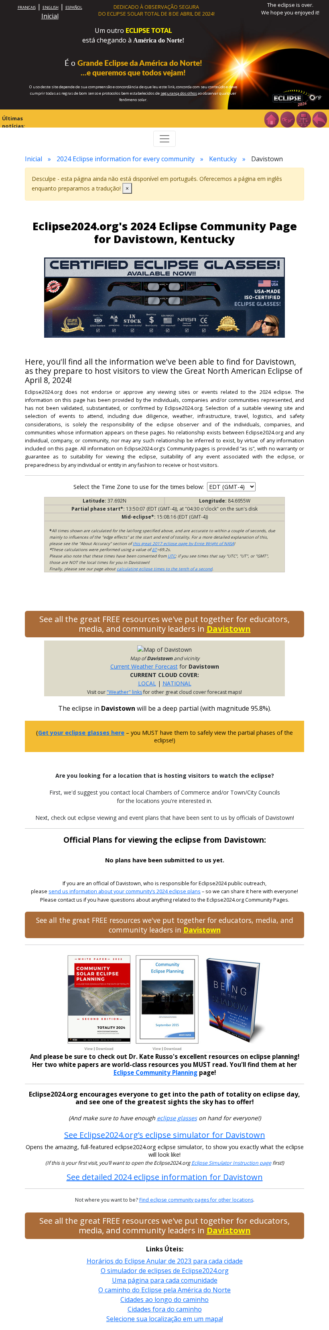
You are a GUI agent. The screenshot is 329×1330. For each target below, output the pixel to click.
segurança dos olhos (178, 93)
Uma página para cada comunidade (164, 1280)
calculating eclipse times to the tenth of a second (164, 569)
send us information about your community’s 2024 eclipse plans (125, 891)
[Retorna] (319, 118)
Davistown (229, 628)
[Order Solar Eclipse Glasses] (164, 297)
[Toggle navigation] (164, 139)
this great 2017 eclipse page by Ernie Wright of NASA (183, 543)
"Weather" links (124, 692)
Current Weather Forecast (144, 666)
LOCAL (147, 683)
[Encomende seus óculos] (287, 118)
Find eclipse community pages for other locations (196, 1199)
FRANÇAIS (27, 7)
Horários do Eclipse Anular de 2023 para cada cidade (165, 1261)
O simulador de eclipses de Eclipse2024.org (165, 1270)
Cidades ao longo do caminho (164, 1299)
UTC (171, 556)
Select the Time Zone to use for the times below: (139, 487)
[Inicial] (271, 118)
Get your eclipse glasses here (81, 732)
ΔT (154, 549)
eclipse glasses (177, 1118)
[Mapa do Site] (303, 118)
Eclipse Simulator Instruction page (231, 1163)
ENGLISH (51, 7)
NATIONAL (176, 683)
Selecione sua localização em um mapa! (164, 1318)
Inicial (50, 16)
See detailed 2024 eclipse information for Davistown (165, 1177)
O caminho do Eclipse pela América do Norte (164, 1289)
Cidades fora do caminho (165, 1309)
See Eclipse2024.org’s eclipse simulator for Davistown (164, 1134)
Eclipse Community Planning (155, 1072)
